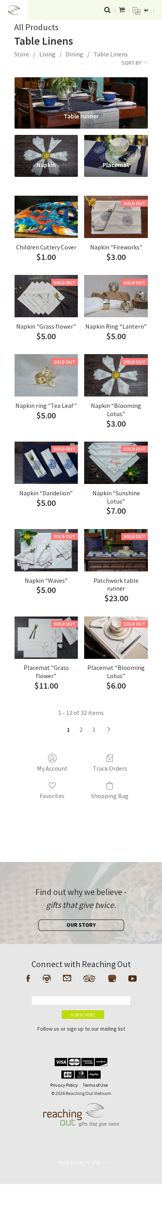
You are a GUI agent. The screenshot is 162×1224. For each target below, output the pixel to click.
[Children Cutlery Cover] (46, 217)
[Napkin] (46, 145)
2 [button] (81, 729)
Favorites (52, 796)
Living (47, 54)
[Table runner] (81, 91)
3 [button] (93, 729)
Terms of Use (95, 1085)
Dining (74, 54)
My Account (52, 768)
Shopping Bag (110, 796)
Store (21, 54)
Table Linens (111, 54)
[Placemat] (116, 145)
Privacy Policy (64, 1085)
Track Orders (110, 768)
